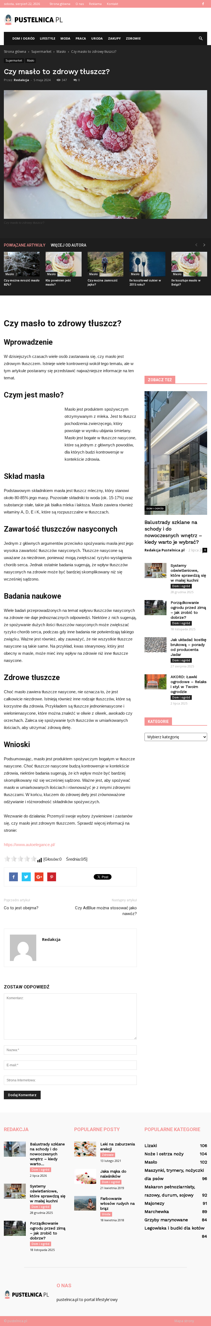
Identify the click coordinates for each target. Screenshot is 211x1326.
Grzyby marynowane (166, 1219)
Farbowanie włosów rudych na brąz (117, 1203)
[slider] (20, 858)
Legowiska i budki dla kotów (174, 1228)
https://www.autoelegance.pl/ (29, 844)
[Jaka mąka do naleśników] (85, 1176)
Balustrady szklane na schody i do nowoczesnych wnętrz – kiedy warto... (47, 1154)
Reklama (95, 4)
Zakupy (114, 38)
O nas (80, 4)
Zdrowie (133, 38)
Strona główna (59, 4)
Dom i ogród (23, 38)
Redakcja (21, 80)
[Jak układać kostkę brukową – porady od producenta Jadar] (155, 644)
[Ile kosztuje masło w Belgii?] (189, 264)
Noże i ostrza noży (164, 1153)
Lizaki (151, 1145)
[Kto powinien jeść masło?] (63, 264)
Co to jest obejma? (21, 907)
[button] (200, 38)
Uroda (97, 38)
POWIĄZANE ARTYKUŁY (24, 245)
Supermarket (13, 60)
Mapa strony (184, 1321)
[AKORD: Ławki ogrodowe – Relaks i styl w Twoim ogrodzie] (155, 681)
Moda (65, 38)
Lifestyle (47, 38)
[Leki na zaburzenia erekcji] (85, 1149)
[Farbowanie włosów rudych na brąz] (85, 1203)
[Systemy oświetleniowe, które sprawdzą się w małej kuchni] (155, 570)
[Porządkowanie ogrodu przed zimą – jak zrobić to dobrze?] (155, 607)
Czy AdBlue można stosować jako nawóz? (106, 910)
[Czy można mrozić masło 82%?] (22, 264)
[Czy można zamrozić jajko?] (105, 264)
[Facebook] (203, 4)
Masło (30, 60)
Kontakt (112, 4)
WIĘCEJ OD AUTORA (68, 245)
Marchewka (157, 1211)
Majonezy (154, 1203)
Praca (81, 38)
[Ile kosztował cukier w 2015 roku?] (147, 264)
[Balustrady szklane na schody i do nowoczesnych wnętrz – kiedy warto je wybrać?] (15, 1149)
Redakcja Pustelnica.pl (165, 550)
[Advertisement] (142, 20)
